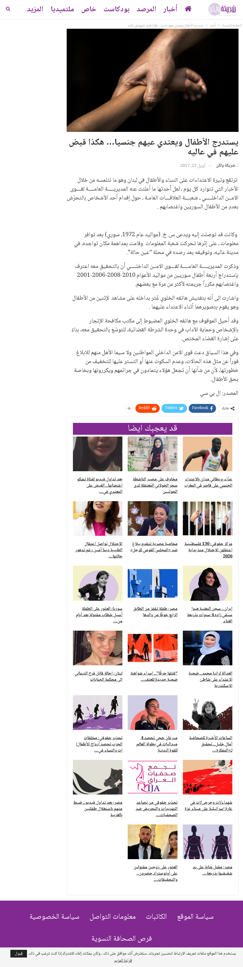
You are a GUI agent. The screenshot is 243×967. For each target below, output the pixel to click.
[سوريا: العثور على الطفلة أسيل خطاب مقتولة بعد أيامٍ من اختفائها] (97, 583)
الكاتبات (156, 917)
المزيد (35, 9)
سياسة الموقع (195, 917)
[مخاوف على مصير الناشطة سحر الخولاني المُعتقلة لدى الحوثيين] (152, 454)
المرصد (146, 9)
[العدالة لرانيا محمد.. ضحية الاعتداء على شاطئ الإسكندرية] (207, 648)
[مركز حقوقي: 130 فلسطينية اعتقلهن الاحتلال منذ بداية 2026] (207, 518)
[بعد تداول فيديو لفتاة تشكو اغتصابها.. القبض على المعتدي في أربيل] (97, 454)
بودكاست (116, 9)
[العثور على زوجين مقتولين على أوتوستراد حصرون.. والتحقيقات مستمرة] (152, 841)
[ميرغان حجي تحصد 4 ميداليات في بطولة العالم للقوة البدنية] (152, 712)
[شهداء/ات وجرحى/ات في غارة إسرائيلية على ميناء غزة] (207, 777)
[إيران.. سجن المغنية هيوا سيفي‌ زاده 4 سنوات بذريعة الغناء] (207, 583)
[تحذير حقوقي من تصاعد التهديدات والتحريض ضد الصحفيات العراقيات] (152, 777)
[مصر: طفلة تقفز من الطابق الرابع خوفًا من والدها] (152, 583)
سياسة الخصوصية (54, 917)
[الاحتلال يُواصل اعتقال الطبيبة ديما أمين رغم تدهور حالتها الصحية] (97, 518)
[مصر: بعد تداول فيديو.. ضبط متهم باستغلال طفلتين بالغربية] (97, 777)
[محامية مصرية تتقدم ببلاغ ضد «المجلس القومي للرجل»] (152, 518)
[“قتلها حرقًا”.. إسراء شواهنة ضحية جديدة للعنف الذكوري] (152, 648)
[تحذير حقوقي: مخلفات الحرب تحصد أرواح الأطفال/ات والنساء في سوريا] (97, 712)
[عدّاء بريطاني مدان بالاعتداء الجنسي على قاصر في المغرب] (207, 454)
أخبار (171, 9)
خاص (88, 9)
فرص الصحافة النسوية (121, 939)
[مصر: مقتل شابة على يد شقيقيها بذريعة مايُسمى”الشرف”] (207, 841)
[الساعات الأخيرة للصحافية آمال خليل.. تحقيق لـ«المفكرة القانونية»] (207, 712)
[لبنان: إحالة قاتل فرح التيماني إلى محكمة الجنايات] (97, 648)
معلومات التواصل (112, 917)
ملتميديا (62, 9)
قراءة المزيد (123, 961)
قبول (19, 953)
